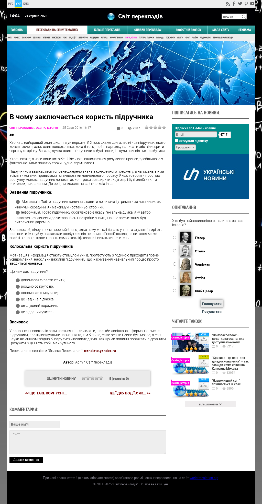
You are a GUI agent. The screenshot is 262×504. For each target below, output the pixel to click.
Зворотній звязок (188, 30)
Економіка (26, 38)
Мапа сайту (220, 30)
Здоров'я (36, 38)
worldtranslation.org (204, 477)
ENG (26, 3)
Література (83, 38)
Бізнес (16, 38)
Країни (195, 38)
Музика (104, 38)
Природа (159, 38)
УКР (18, 3)
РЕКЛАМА (244, 30)
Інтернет (46, 38)
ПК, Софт (72, 38)
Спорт (187, 38)
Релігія (180, 38)
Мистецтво (56, 38)
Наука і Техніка (116, 38)
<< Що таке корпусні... (46, 393)
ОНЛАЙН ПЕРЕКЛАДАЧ (148, 30)
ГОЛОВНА (17, 30)
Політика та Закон (146, 38)
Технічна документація (223, 38)
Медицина (94, 38)
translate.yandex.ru (100, 350)
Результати (212, 311)
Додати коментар (26, 460)
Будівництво (205, 38)
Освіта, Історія (131, 38)
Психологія (170, 38)
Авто (10, 38)
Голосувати (212, 303)
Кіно (65, 38)
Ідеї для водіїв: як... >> (130, 393)
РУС (10, 3)
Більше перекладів (107, 30)
